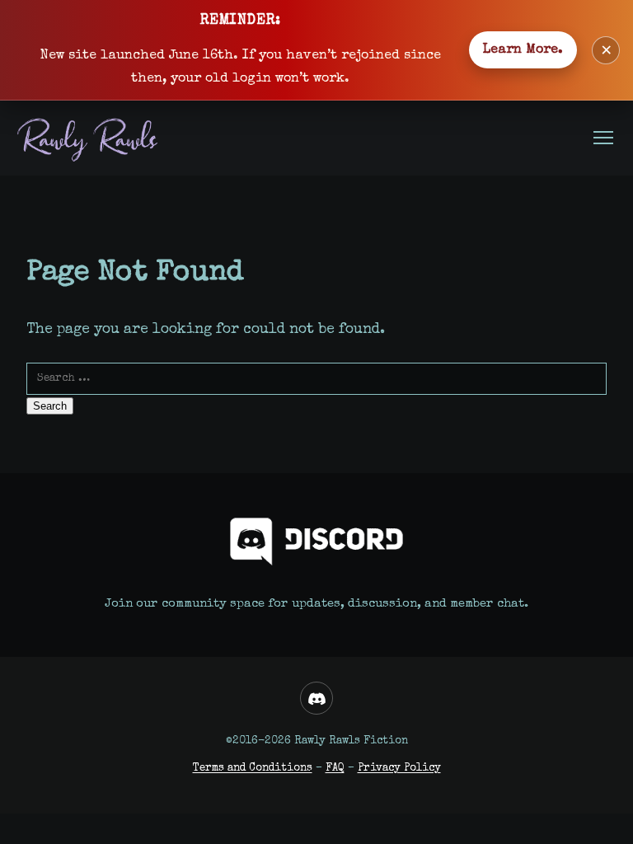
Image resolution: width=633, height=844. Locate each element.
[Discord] (316, 698)
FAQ (335, 768)
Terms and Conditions (252, 768)
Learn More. (523, 50)
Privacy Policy (399, 768)
